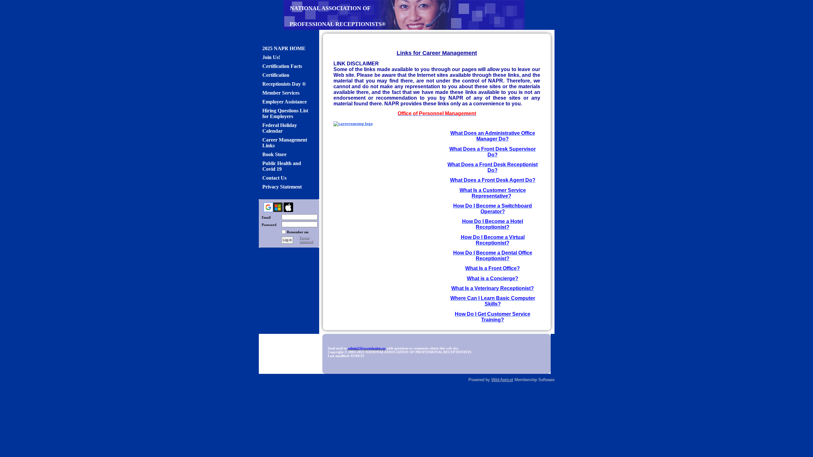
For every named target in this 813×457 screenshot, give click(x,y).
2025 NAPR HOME (284, 48)
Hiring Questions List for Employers (285, 113)
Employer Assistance (284, 101)
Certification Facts (282, 66)
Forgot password (306, 240)
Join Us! (271, 57)
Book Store (274, 154)
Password (267, 225)
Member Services (280, 93)
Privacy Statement (282, 186)
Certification (275, 75)
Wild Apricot (502, 379)
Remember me (298, 232)
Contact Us (274, 178)
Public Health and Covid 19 (281, 166)
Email (265, 217)
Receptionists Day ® (284, 84)
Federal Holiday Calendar (279, 128)
